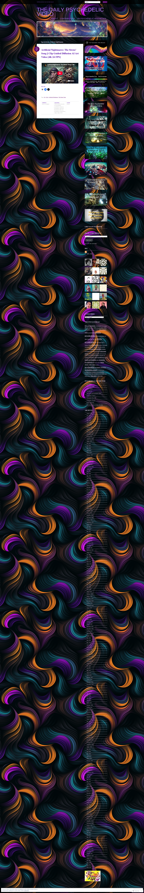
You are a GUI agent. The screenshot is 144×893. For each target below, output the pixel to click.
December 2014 (90, 737)
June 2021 (89, 557)
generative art (102, 355)
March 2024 (89, 480)
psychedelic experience (59, 108)
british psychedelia (95, 349)
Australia (105, 345)
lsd (93, 362)
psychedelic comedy (91, 370)
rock (101, 373)
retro (99, 373)
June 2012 (89, 807)
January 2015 (89, 735)
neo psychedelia (57, 105)
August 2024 (89, 469)
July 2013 (89, 777)
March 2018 (89, 647)
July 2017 (89, 665)
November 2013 (90, 767)
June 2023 (89, 501)
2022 (98, 342)
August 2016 (89, 691)
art (103, 345)
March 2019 (89, 619)
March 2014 (89, 758)
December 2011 (90, 821)
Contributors (67, 19)
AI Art (47, 97)
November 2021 (90, 545)
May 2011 (89, 837)
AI (44, 97)
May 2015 (89, 726)
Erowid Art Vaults (90, 386)
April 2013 (89, 784)
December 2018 (90, 626)
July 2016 (89, 693)
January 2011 (89, 846)
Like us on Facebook (93, 227)
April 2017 (89, 672)
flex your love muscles (102, 353)
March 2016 (89, 703)
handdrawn (101, 357)
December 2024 (90, 459)
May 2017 (89, 670)
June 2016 (89, 696)
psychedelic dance (101, 370)
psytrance (96, 373)
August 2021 (89, 552)
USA (99, 376)
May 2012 (89, 809)
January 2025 (89, 457)
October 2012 (89, 797)
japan (97, 360)
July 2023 (89, 499)
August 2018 (89, 635)
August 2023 (89, 496)
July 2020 (89, 582)
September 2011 (90, 828)
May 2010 (89, 865)
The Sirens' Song (62, 97)
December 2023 (90, 487)
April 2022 (89, 533)
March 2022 (89, 536)
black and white (96, 347)
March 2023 (89, 508)
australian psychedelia (89, 347)
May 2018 (89, 642)
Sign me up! (89, 240)
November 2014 (90, 740)
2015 (86, 339)
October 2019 (89, 603)
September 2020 (90, 577)
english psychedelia (92, 353)
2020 (95, 339)
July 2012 (89, 804)
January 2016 (89, 707)
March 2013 (89, 786)
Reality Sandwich (90, 402)
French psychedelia (95, 355)
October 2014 (89, 742)
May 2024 (89, 476)
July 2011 (89, 832)
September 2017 (90, 661)
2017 (91, 339)
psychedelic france (88, 372)
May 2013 (89, 781)
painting (97, 364)
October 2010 (89, 853)
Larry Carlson (90, 388)
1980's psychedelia (94, 329)
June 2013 (89, 779)
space (103, 373)
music (102, 362)
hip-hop (105, 357)
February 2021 (90, 566)
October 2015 (89, 714)
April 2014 (89, 756)
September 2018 (90, 633)
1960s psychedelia (98, 328)
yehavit (68, 104)
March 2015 (89, 730)
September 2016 (90, 689)
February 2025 (90, 455)
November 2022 (90, 517)
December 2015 (90, 709)
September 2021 (90, 550)
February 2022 (90, 538)
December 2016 (90, 682)
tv (97, 376)
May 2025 (89, 448)
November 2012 (90, 795)
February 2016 (90, 705)
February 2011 (90, 844)
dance (94, 351)
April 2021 (89, 561)
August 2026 (89, 413)
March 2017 (89, 675)
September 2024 (90, 466)
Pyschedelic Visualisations (59, 111)
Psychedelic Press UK (91, 398)
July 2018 (89, 638)
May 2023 (89, 503)
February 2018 (90, 649)
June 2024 (89, 473)
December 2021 (90, 543)
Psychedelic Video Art (58, 110)
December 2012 (90, 793)
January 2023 (89, 513)
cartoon (91, 351)
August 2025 (89, 441)
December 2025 (90, 432)
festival (96, 353)
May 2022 (89, 531)
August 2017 (89, 663)
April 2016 (89, 700)
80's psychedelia (104, 326)
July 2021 (89, 554)
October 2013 (89, 770)
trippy (55, 112)
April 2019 (89, 617)
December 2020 (90, 570)
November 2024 (90, 462)
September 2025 (90, 438)
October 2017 (89, 659)
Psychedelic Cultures (91, 395)
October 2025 (89, 436)
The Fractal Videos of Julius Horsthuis (95, 405)
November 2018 (90, 628)
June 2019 (89, 612)
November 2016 (90, 684)
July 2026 (89, 415)
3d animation (98, 326)
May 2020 (89, 587)
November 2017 (90, 656)
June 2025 (89, 445)
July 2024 (89, 471)
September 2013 (90, 772)
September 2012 (90, 800)
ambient (89, 345)
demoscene (98, 351)
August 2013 (89, 774)
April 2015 (89, 728)
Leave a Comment (45, 104)
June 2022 (89, 529)
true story (94, 376)
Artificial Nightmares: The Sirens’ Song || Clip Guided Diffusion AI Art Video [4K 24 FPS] (60, 53)
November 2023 (90, 489)
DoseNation (89, 384)
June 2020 (89, 584)
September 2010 (90, 855)
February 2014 (90, 760)
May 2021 (89, 559)
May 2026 (89, 420)
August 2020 (89, 580)
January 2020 (89, 596)
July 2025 (89, 443)
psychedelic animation (59, 107)
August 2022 (89, 524)
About (54, 19)
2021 (96, 342)
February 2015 (90, 733)
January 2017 (89, 679)
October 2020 (89, 575)
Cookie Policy (26, 890)
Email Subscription (93, 233)
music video (88, 365)
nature (94, 365)
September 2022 (90, 522)
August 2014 (89, 747)
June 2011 (89, 835)
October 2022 (89, 520)
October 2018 (89, 631)
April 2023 (89, 506)
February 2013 (90, 788)
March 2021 (89, 564)
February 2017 (90, 677)
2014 (105, 336)
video (101, 376)
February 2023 (90, 510)
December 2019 (90, 598)
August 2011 (89, 830)
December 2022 (90, 515)
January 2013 (89, 791)
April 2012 (89, 811)
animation (95, 345)
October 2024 (89, 464)
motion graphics (97, 362)
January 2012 (89, 818)
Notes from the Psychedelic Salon (94, 393)
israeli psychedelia (90, 360)
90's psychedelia (89, 328)
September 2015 (90, 716)
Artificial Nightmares (53, 97)
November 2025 (90, 434)
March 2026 (89, 425)
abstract (100, 342)
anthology (101, 345)
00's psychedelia (90, 326)
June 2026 (89, 418)
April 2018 (89, 645)
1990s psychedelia (102, 329)
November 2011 (90, 823)
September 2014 (90, 744)
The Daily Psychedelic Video (70, 12)
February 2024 (90, 482)
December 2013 (90, 765)
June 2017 (89, 668)
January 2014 (89, 763)
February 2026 (90, 427)
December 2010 (90, 848)
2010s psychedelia (99, 336)
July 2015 (89, 721)
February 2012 (90, 816)
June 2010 (89, 862)
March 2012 (89, 814)
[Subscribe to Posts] (86, 253)
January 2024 (89, 485)
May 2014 (89, 753)
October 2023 (89, 492)
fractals (62, 104)
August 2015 (89, 719)
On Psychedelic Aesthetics (91, 19)
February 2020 (90, 594)
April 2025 (89, 450)
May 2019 (89, 615)
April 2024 (89, 478)
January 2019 (89, 624)
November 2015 (90, 712)
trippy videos (60, 112)
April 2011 (89, 839)
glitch (96, 357)
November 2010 (90, 851)
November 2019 (90, 601)
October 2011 (89, 825)
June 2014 (89, 751)
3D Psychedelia (57, 104)
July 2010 (89, 860)
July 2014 (89, 749)
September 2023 (90, 494)
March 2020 (89, 591)
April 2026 (89, 422)
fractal (86, 355)
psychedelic (89, 367)
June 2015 (89, 723)
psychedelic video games (89, 373)
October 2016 (89, 686)
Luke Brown (89, 391)
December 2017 (90, 654)
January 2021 (89, 568)
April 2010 (89, 867)
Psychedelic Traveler (91, 400)
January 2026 (89, 429)
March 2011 (89, 841)
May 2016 (89, 698)
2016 (88, 339)
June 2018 (89, 640)
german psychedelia (89, 357)
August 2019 (89, 608)
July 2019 (89, 610)
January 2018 (89, 652)
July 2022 (89, 526)
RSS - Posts (89, 253)
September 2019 (90, 605)
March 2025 (89, 452)
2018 (93, 339)
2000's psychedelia (90, 333)
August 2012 (89, 802)
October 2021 (89, 547)
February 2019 (90, 621)
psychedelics (101, 372)
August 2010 (89, 858)
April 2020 (89, 589)
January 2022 (89, 540)
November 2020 (90, 573)
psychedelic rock (95, 372)
